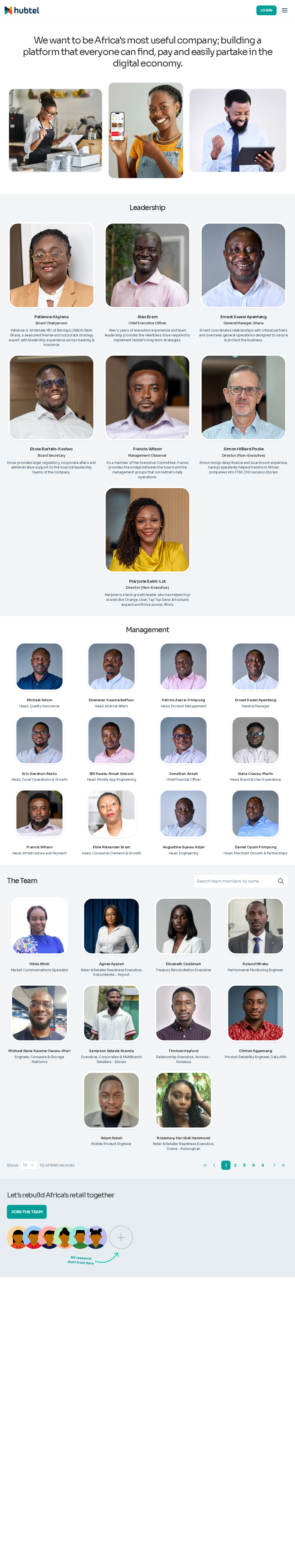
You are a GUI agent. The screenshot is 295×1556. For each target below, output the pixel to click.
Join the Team (27, 1211)
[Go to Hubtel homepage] (22, 10)
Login (266, 10)
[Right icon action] (282, 881)
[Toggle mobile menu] (284, 10)
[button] (28, 1165)
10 (25, 1165)
